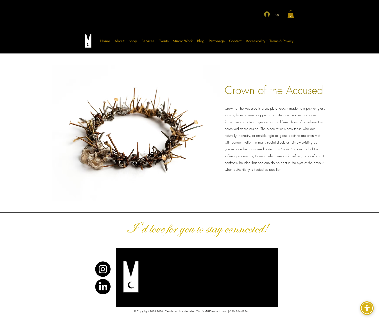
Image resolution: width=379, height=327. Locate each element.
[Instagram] (103, 269)
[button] (290, 14)
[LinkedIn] (103, 286)
